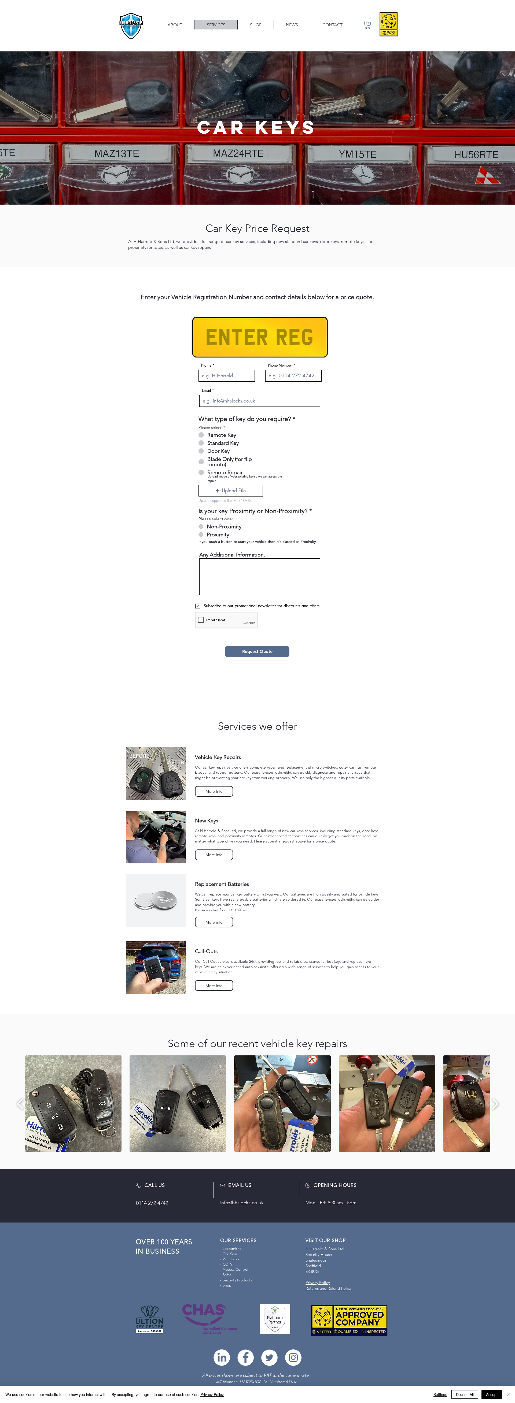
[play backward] (20, 1104)
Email (206, 390)
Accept (492, 1394)
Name (206, 365)
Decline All (465, 1394)
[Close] (508, 1394)
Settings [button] (440, 1394)
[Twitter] (269, 1357)
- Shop (225, 1285)
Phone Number (280, 365)
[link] (367, 25)
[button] (230, 490)
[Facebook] (245, 1357)
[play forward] (495, 1104)
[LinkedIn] (222, 1357)
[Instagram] (293, 1357)
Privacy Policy (212, 1394)
